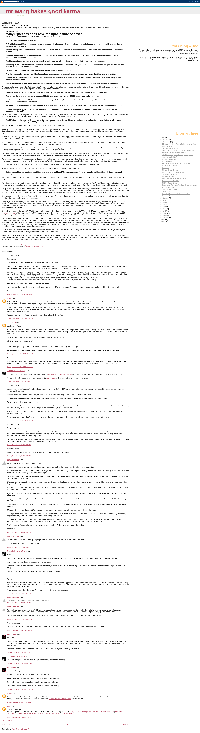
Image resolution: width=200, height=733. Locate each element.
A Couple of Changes (169, 165)
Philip (9, 298)
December (166, 140)
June (164, 207)
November (166, 142)
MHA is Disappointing (169, 183)
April (164, 211)
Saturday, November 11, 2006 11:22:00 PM (20, 421)
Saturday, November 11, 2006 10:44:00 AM (20, 354)
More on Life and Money (170, 170)
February (166, 215)
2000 (162, 222)
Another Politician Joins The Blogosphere (176, 163)
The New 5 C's (167, 191)
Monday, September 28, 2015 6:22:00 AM (19, 717)
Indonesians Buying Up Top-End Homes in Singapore (180, 185)
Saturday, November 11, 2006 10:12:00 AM (20, 318)
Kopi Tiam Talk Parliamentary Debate (174, 178)
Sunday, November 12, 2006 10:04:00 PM (19, 619)
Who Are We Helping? (169, 157)
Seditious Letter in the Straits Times (174, 152)
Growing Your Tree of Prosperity (60, 374)
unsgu (9, 706)
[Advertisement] (188, 29)
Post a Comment (7, 720)
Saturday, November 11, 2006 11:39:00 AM (20, 381)
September (167, 200)
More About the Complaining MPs (173, 172)
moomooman (12, 634)
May (164, 209)
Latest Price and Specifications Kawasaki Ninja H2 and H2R (49, 713)
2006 (162, 137)
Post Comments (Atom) (20, 729)
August (165, 202)
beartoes (10, 693)
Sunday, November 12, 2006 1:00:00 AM (19, 445)
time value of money (9, 213)
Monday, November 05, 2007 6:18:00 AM (19, 702)
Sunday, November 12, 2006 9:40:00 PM (19, 602)
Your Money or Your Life (170, 181)
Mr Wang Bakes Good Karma (43, 11)
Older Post (125, 724)
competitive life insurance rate (60, 699)
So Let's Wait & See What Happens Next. (176, 194)
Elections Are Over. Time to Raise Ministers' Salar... (179, 144)
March (165, 213)
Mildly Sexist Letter (168, 146)
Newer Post (6, 724)
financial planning (21, 245)
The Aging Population (169, 174)
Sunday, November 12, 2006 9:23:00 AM (19, 547)
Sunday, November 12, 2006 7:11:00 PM (19, 594)
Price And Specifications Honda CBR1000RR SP (96, 712)
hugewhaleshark (13, 460)
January (166, 217)
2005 (162, 220)
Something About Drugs (170, 148)
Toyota (73, 712)
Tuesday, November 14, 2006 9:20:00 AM (19, 663)
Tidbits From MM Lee (169, 189)
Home (66, 724)
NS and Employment (169, 159)
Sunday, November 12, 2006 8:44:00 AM (19, 532)
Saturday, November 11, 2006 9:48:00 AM (19, 294)
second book (51, 378)
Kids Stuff (165, 168)
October (166, 198)
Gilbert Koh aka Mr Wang (16, 371)
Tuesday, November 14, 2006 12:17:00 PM (20, 689)
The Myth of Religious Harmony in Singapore (177, 155)
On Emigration (167, 161)
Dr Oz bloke (11, 322)
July (164, 204)
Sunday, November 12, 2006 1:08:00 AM (19, 456)
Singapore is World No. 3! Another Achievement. (178, 150)
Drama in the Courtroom (170, 196)
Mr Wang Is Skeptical (169, 176)
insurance (12, 245)
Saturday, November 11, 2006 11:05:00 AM (20, 367)
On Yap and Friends (169, 187)
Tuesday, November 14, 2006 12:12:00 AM (20, 652)
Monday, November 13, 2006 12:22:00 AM (19, 630)
